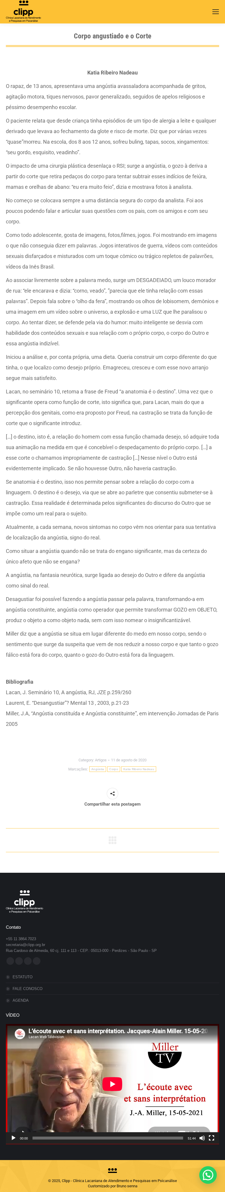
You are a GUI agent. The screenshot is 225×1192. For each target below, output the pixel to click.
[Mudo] (202, 1138)
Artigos (101, 760)
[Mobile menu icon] (215, 11)
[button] (208, 1175)
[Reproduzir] (13, 1138)
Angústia (97, 769)
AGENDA (21, 1000)
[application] (112, 1084)
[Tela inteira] (211, 1138)
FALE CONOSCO (27, 988)
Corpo (113, 769)
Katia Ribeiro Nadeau (138, 769)
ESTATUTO (23, 977)
